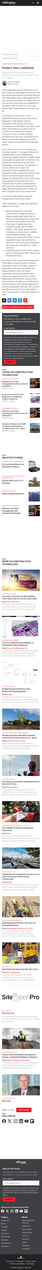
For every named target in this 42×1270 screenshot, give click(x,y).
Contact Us (10, 1261)
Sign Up (10, 362)
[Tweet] (20, 300)
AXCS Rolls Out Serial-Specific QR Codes (20, 969)
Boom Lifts (6, 967)
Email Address (10, 328)
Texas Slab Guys (13, 602)
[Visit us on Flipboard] (32, 1121)
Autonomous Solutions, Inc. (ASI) (19, 928)
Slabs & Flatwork (9, 594)
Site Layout (6, 1010)
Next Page (24, 1110)
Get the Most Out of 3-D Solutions (12, 482)
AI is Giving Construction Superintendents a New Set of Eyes (21, 783)
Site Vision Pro (8, 1013)
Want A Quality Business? (13, 494)
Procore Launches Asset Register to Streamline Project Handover (13, 396)
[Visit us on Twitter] (10, 1121)
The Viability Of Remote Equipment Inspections (17, 829)
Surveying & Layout (10, 1052)
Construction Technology (14, 64)
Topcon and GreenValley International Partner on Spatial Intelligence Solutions (19, 1056)
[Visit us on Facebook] (4, 1121)
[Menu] (38, 3)
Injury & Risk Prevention (11, 920)
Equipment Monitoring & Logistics (15, 825)
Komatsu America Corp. (15, 741)
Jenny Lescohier (14, 82)
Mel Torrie (6, 1101)
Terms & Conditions (17, 1264)
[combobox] (21, 54)
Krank (8, 833)
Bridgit (9, 694)
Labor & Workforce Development (15, 733)
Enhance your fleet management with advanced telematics (15, 383)
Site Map (30, 1264)
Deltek (9, 882)
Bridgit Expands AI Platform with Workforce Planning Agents (16, 690)
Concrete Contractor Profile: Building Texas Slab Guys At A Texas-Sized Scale (19, 597)
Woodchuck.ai (12, 787)
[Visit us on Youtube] (26, 1121)
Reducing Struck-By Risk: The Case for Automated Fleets (19, 924)
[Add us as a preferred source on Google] (25, 300)
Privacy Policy (18, 358)
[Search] (33, 3)
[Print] (4, 300)
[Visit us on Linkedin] (21, 1121)
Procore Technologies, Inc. (17, 648)
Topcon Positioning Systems (18, 1060)
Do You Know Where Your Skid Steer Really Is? (13, 465)
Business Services (9, 491)
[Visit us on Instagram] (15, 1121)
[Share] (9, 300)
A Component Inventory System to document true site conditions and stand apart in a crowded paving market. (21, 1018)
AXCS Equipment (13, 972)
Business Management (11, 640)
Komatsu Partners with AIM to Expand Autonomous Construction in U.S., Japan (14, 426)
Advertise (20, 1261)
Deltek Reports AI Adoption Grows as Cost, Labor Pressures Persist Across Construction (21, 876)
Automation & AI (8, 686)
